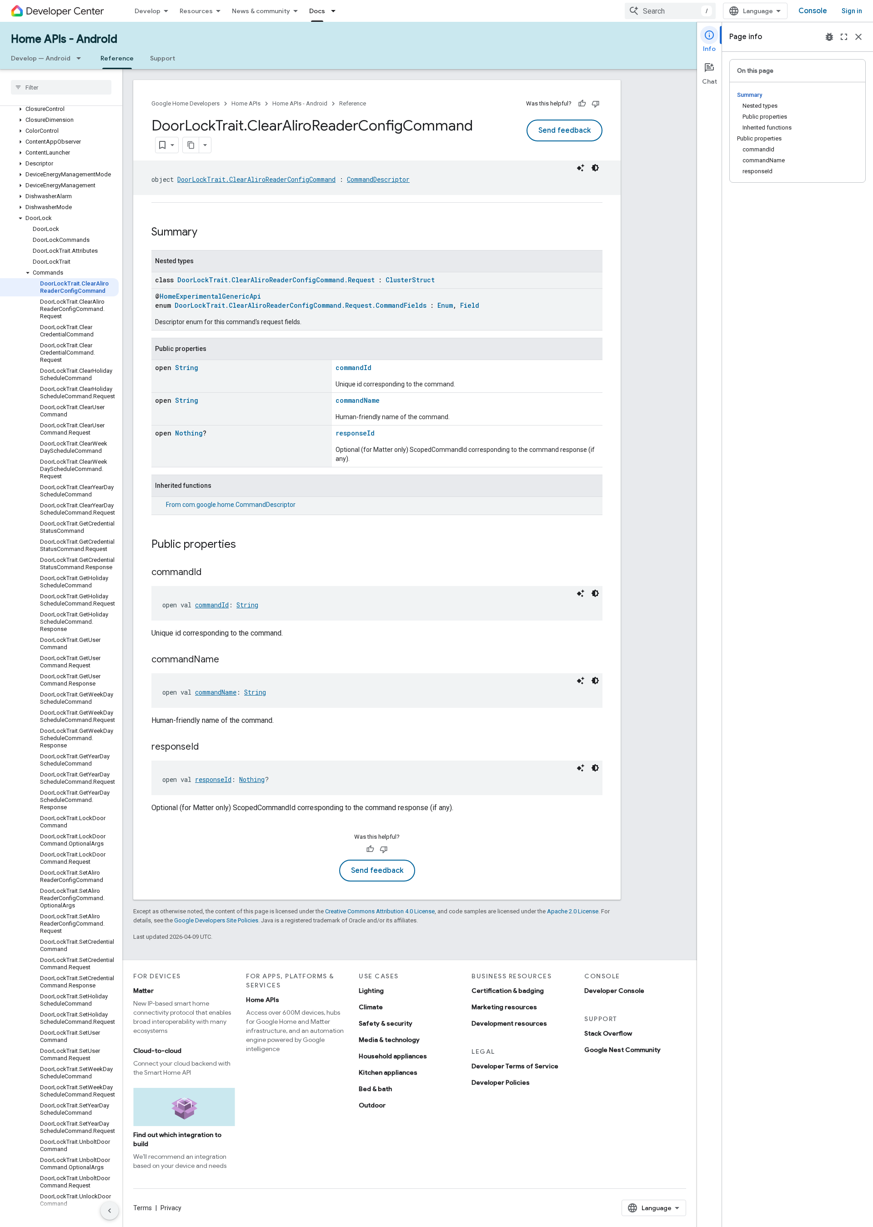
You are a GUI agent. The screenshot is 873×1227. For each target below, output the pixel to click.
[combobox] (670, 11)
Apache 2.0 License (572, 911)
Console (812, 10)
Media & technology (389, 1040)
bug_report (829, 36)
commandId (353, 367)
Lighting (371, 991)
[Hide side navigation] (109, 1211)
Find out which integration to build (177, 1139)
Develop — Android (40, 58)
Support (162, 58)
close (858, 36)
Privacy (171, 1208)
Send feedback (564, 130)
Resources (196, 11)
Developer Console (614, 991)
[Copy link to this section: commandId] (210, 572)
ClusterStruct (410, 279)
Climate (371, 1007)
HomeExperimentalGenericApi (210, 296)
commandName (358, 400)
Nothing (189, 433)
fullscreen (843, 36)
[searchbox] (61, 87)
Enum (445, 305)
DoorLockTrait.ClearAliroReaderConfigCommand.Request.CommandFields (300, 305)
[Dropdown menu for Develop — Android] (81, 58)
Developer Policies (501, 1082)
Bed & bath (375, 1089)
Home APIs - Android (64, 39)
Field (469, 305)
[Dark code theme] (595, 167)
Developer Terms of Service (515, 1066)
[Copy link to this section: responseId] (208, 747)
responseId (355, 433)
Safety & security (385, 1023)
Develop (148, 11)
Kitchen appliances (388, 1072)
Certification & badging (508, 991)
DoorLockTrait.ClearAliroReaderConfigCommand (256, 179)
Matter (143, 991)
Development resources (509, 1023)
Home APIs (246, 103)
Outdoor (372, 1105)
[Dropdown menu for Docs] (336, 11)
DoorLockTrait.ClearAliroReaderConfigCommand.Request (276, 279)
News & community (261, 11)
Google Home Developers (185, 103)
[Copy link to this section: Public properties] (245, 545)
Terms (142, 1208)
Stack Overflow (608, 1033)
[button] (59, 109)
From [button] (231, 504)
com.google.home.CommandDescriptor (239, 504)
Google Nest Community (622, 1050)
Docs (317, 11)
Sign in (852, 11)
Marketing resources (504, 1007)
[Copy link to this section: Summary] (206, 232)
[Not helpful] (595, 103)
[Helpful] (582, 103)
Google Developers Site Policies (216, 920)
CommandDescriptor (378, 179)
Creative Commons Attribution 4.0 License (380, 911)
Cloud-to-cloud (157, 1051)
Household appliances (393, 1056)
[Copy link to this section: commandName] (228, 660)
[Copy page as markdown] (191, 145)
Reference (117, 58)
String (186, 367)
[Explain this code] (580, 167)
